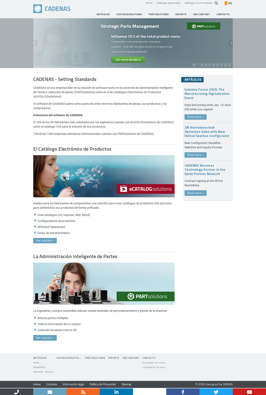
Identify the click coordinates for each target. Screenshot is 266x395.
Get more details (128, 59)
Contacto (51, 384)
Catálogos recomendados (198, 2)
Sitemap (126, 384)
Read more (195, 117)
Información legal (73, 384)
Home (149, 2)
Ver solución (45, 240)
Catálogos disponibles (168, 2)
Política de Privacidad (103, 384)
